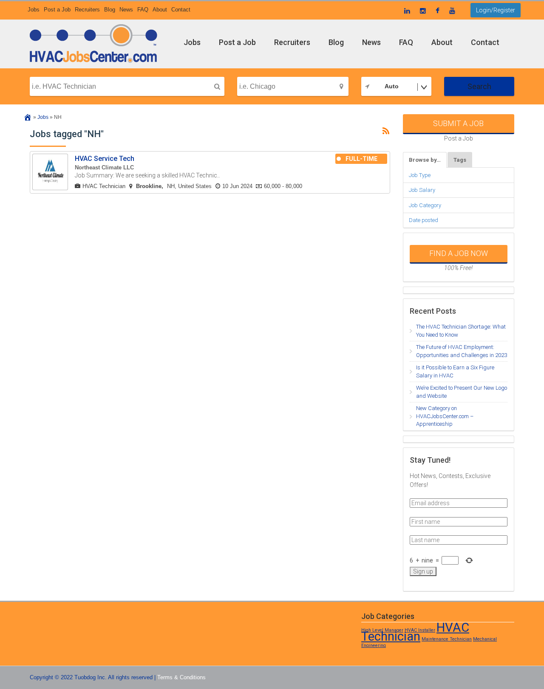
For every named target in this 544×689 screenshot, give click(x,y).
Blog (109, 9)
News (126, 9)
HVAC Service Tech (104, 159)
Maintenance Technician (447, 639)
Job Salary (422, 190)
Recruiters (87, 9)
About (160, 9)
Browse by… (425, 160)
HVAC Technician (103, 186)
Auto (392, 86)
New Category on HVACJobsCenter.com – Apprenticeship (444, 416)
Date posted (423, 220)
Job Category (425, 205)
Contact (180, 9)
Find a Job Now (458, 253)
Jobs (34, 9)
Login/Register (495, 10)
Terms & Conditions (181, 677)
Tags (459, 160)
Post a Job (57, 9)
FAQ (142, 9)
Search (479, 86)
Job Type (420, 175)
